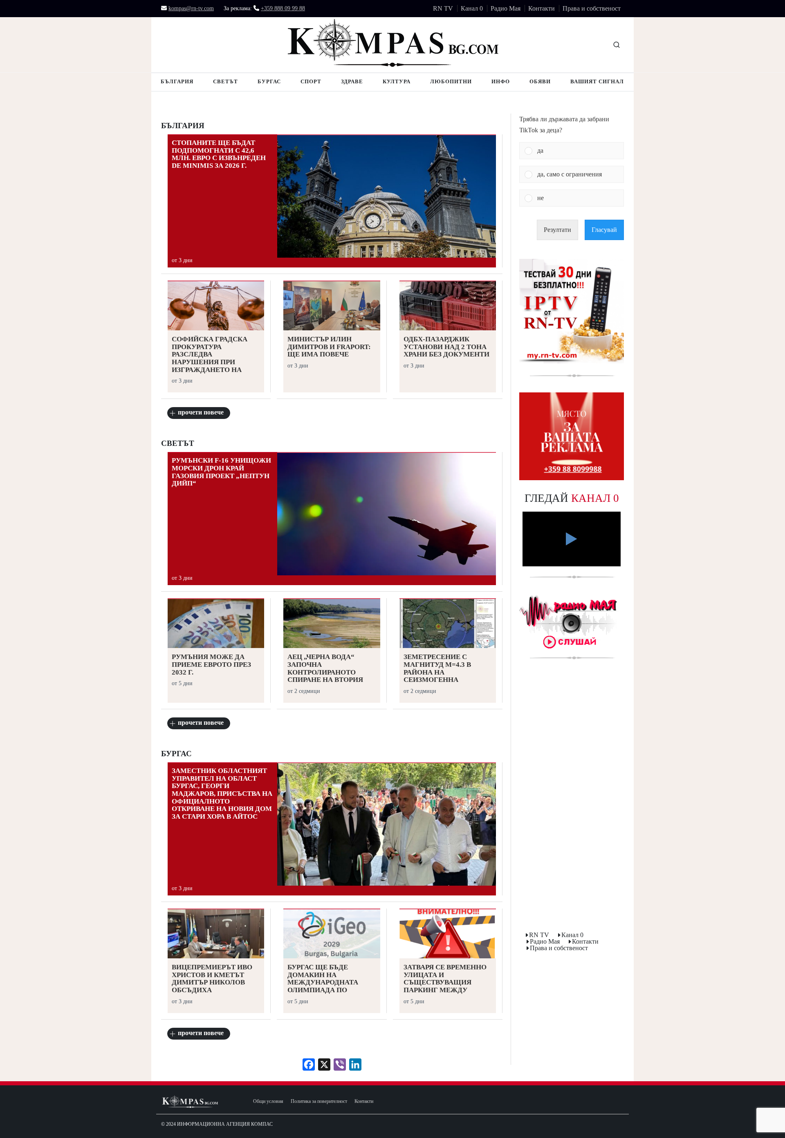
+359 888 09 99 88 (283, 8)
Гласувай (604, 229)
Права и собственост (592, 8)
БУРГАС (176, 754)
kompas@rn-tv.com (191, 8)
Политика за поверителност (319, 1101)
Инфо (500, 81)
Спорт (311, 81)
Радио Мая (505, 8)
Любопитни (451, 81)
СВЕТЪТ (177, 443)
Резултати (557, 229)
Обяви (540, 81)
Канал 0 (472, 8)
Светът (225, 81)
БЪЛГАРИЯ (182, 126)
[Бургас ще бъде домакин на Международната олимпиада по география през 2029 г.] (331, 934)
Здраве (352, 81)
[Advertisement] (571, 797)
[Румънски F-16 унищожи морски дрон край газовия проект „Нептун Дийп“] (386, 514)
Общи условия (268, 1101)
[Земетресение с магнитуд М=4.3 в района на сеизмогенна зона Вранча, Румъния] (447, 624)
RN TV (443, 8)
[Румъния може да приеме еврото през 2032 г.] (216, 624)
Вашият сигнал (597, 81)
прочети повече (201, 412)
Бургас (269, 81)
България (177, 81)
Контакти (541, 8)
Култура (396, 81)
